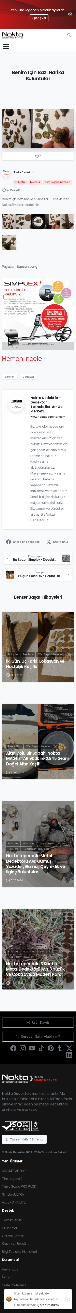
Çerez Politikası (48, 1305)
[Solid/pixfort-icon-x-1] (69, 1048)
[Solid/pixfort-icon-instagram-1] (22, 1048)
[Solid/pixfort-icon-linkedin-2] (69, 1054)
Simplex (9, 376)
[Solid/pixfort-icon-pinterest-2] (50, 1048)
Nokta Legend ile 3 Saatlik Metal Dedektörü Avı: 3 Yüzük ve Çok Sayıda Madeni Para (35, 969)
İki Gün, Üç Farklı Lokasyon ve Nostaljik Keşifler (35, 664)
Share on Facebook (26, 542)
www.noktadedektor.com (47, 417)
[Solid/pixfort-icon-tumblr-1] (60, 1048)
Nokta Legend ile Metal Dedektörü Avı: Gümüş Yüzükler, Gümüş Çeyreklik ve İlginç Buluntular (35, 863)
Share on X (60, 542)
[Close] (70, 14)
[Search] (69, 35)
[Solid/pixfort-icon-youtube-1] (32, 1048)
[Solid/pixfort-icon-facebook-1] (13, 1048)
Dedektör (28, 376)
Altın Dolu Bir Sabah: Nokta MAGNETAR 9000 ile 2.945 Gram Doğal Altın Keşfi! (37, 758)
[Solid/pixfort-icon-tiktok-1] (41, 1048)
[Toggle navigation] (6, 46)
